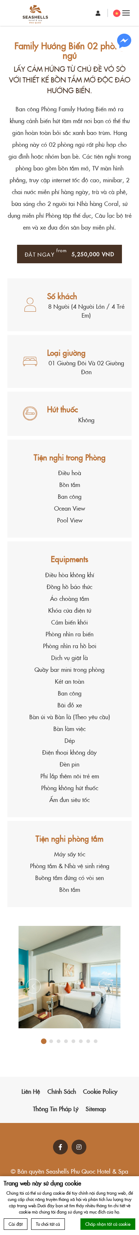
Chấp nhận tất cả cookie (107, 1224)
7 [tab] (88, 1041)
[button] (69, 977)
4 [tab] (66, 1041)
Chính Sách (61, 1091)
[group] (69, 977)
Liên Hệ (30, 1091)
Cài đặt (16, 1224)
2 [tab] (51, 1041)
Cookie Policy (100, 1091)
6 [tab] (81, 1041)
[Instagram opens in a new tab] (79, 1147)
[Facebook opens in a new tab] (60, 1147)
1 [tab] (43, 1041)
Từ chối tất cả (48, 1224)
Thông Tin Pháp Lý (56, 1108)
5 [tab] (73, 1041)
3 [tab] (58, 1041)
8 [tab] (95, 1041)
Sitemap (96, 1108)
